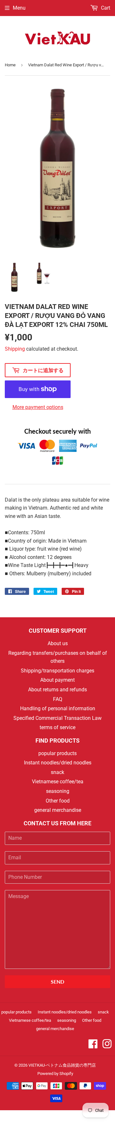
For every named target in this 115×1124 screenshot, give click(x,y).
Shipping (15, 349)
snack (57, 772)
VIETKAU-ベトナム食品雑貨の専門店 (62, 1065)
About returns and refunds (57, 690)
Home (10, 64)
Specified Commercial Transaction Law (57, 718)
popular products (57, 753)
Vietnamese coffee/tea (57, 781)
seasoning (57, 791)
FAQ (57, 699)
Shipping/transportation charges (57, 671)
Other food (58, 801)
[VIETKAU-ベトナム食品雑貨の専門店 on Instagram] (107, 1046)
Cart (105, 8)
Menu (19, 8)
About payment (57, 680)
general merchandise (57, 810)
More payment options (37, 407)
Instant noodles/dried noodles (57, 763)
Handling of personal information (57, 708)
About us (58, 643)
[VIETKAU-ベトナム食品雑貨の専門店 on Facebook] (93, 1046)
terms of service (57, 727)
